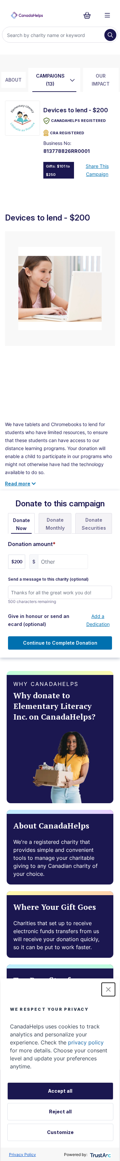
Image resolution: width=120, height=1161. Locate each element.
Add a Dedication (98, 620)
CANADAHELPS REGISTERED (78, 120)
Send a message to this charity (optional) (48, 579)
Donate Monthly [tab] (55, 524)
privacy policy (86, 1042)
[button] (108, 989)
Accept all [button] (60, 1091)
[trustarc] (99, 1154)
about (13, 80)
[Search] (110, 35)
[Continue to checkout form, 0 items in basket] (89, 15)
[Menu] (107, 15)
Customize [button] (60, 1132)
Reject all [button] (60, 1111)
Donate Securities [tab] (94, 524)
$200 (16, 561)
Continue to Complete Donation (60, 643)
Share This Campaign (97, 170)
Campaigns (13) (50, 80)
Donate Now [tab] (21, 524)
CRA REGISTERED (67, 133)
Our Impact (101, 80)
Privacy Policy (22, 1154)
